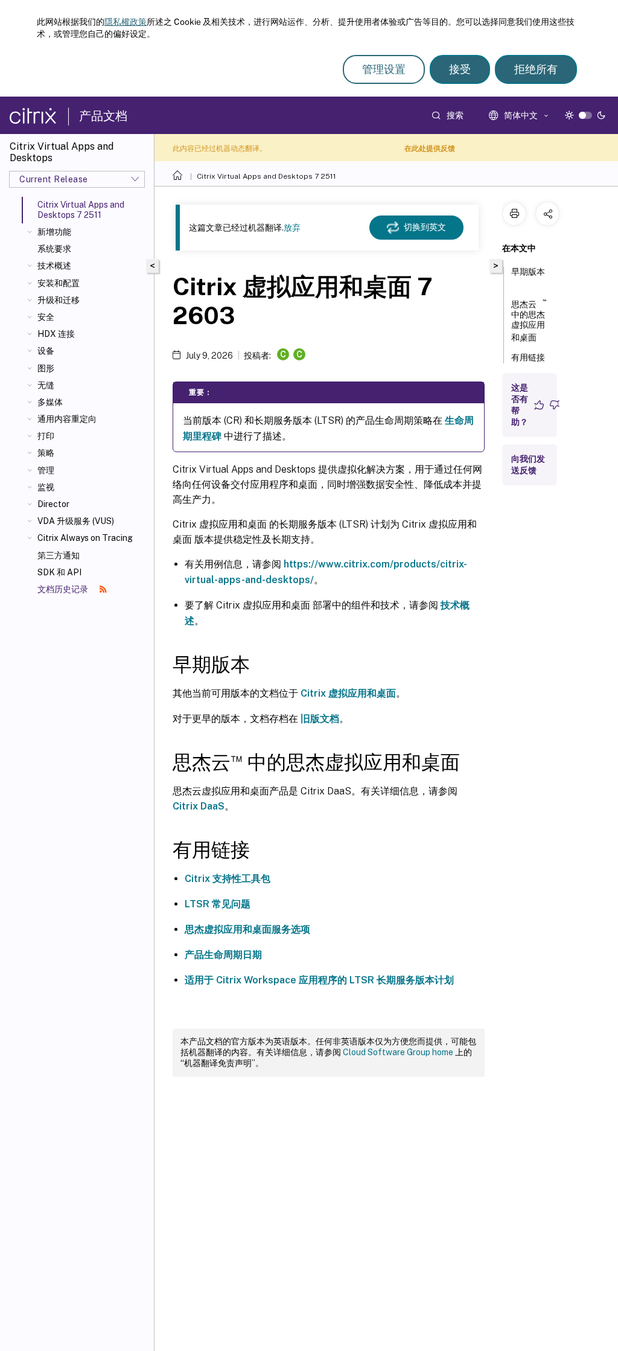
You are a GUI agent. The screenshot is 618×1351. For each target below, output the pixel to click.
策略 (45, 453)
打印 (45, 436)
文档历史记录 (63, 589)
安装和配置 (58, 283)
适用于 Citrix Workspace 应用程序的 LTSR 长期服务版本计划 (319, 980)
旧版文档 (320, 718)
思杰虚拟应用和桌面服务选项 (247, 929)
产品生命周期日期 (223, 954)
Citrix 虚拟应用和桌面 (348, 693)
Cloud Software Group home (398, 1052)
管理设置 (384, 69)
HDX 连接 (56, 334)
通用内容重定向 (67, 419)
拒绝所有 (536, 69)
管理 (45, 470)
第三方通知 (58, 555)
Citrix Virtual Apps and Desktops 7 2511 (266, 176)
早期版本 (528, 271)
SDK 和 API (59, 572)
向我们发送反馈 (528, 464)
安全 (45, 317)
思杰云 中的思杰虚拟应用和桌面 (528, 320)
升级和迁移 (58, 300)
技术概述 (54, 265)
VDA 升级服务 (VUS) (75, 521)
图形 (45, 368)
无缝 (45, 385)
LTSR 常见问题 (217, 904)
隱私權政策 (125, 22)
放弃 (292, 227)
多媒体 (50, 402)
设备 (45, 351)
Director (53, 504)
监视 (45, 487)
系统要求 (54, 249)
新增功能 (54, 232)
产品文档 (103, 116)
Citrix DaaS (199, 806)
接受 (460, 69)
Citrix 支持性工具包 (227, 878)
